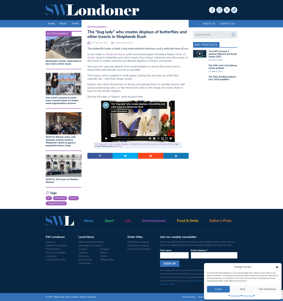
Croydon (82, 249)
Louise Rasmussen (124, 42)
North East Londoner (138, 242)
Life (128, 220)
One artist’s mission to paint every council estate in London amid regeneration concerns (62, 100)
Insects (73, 198)
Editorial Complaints (56, 245)
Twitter (227, 10)
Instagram (219, 10)
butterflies (60, 198)
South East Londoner (138, 245)
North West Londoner (138, 249)
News (88, 220)
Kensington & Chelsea (89, 245)
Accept (218, 289)
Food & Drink (187, 220)
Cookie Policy (235, 296)
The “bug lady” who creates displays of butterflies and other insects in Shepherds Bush (135, 144)
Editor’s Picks (221, 220)
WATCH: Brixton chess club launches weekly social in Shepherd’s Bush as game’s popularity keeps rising (61, 141)
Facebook (212, 10)
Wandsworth (85, 259)
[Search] (233, 35)
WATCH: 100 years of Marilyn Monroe (62, 181)
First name (166, 250)
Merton (104, 252)
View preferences (267, 289)
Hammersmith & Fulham (91, 242)
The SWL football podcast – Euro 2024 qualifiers (223, 78)
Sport (109, 220)
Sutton (103, 256)
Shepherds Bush (115, 54)
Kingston (105, 249)
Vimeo (119, 146)
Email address (199, 250)
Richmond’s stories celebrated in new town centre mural (63, 62)
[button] (277, 266)
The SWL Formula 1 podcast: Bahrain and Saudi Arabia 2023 (223, 54)
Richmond (83, 256)
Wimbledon (84, 263)
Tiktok (234, 10)
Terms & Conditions (56, 252)
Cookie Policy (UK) (55, 259)
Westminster (107, 259)
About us (209, 23)
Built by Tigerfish (88, 297)
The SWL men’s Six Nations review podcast (223, 67)
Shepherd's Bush (56, 203)
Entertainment (97, 27)
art (48, 198)
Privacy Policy (248, 296)
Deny (242, 289)
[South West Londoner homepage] (92, 10)
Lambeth (83, 252)
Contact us (227, 23)
